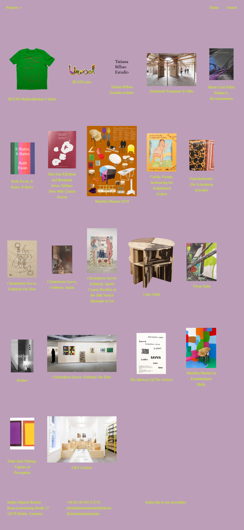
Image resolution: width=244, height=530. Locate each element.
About (214, 7)
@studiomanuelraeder (82, 514)
